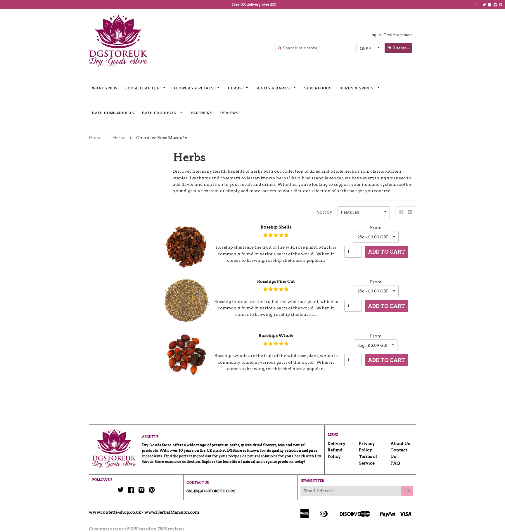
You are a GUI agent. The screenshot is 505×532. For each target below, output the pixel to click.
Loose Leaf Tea (142, 88)
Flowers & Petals (194, 88)
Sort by (324, 212)
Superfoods (318, 88)
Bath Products (159, 113)
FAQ (395, 463)
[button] (275, 235)
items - (401, 48)
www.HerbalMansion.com (171, 512)
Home (95, 137)
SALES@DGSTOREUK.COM (210, 491)
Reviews (229, 113)
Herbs (235, 88)
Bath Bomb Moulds (113, 113)
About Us (400, 443)
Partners (201, 113)
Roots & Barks (274, 88)
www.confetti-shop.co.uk (115, 512)
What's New (104, 88)
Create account (397, 34)
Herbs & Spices (357, 88)
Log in (375, 34)
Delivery (336, 443)
